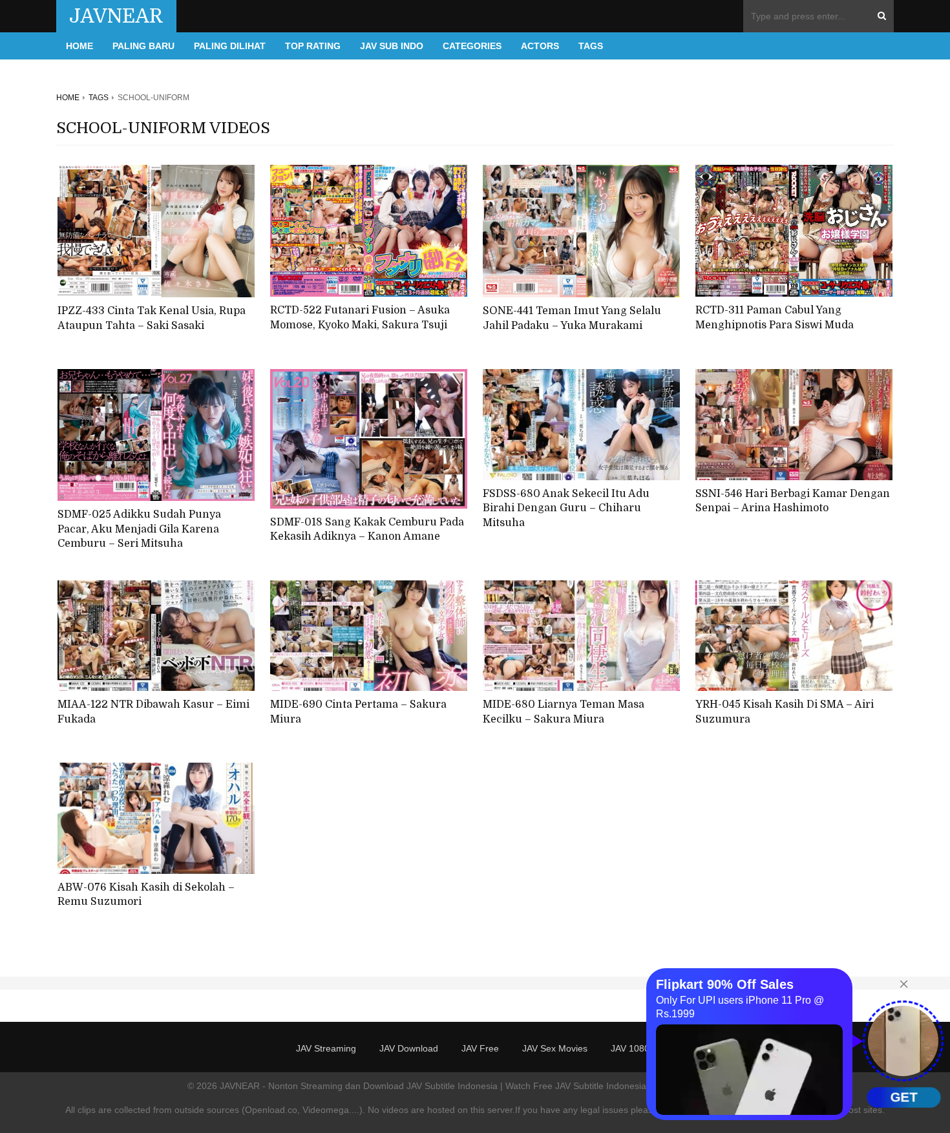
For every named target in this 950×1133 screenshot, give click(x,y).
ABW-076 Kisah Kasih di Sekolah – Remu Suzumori (146, 895)
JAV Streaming (326, 1048)
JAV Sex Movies (554, 1048)
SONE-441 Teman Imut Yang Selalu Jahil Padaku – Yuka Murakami (572, 318)
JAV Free (480, 1048)
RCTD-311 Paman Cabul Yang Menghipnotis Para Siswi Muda (774, 317)
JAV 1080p (633, 1048)
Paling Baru (143, 46)
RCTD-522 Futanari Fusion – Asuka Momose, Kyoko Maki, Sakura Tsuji (360, 317)
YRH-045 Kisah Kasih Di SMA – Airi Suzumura (784, 712)
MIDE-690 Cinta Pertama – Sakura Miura (358, 712)
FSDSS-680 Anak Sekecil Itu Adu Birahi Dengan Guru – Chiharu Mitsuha (566, 508)
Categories (472, 46)
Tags (590, 46)
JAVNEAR (116, 16)
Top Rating (313, 46)
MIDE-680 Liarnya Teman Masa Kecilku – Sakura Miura (563, 712)
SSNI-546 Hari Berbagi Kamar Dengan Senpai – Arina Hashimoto (792, 501)
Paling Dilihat (230, 46)
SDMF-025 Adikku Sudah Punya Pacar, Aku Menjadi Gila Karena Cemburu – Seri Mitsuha (139, 529)
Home (79, 46)
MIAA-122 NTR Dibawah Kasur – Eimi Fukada (153, 712)
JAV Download (408, 1048)
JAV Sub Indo (391, 46)
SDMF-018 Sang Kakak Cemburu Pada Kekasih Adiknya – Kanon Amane (367, 529)
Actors (540, 46)
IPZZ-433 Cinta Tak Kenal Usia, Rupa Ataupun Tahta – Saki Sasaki (152, 318)
